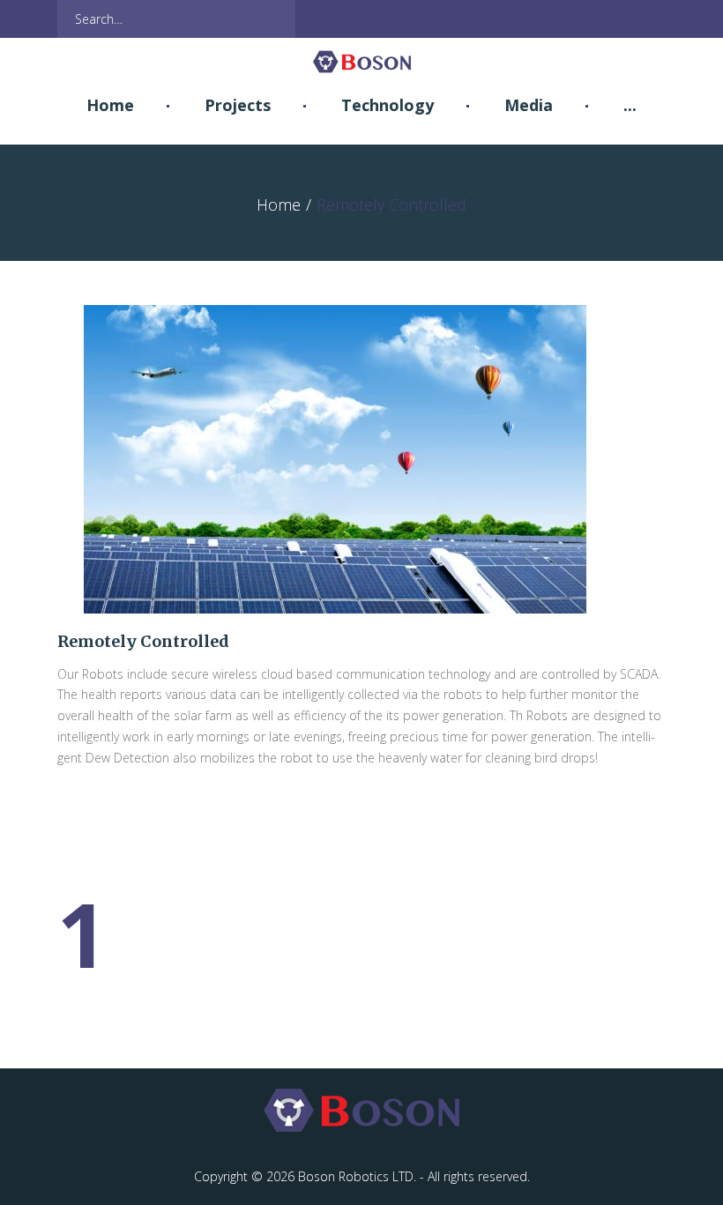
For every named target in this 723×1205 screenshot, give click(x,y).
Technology (387, 104)
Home (110, 104)
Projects (238, 104)
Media (528, 104)
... (630, 104)
